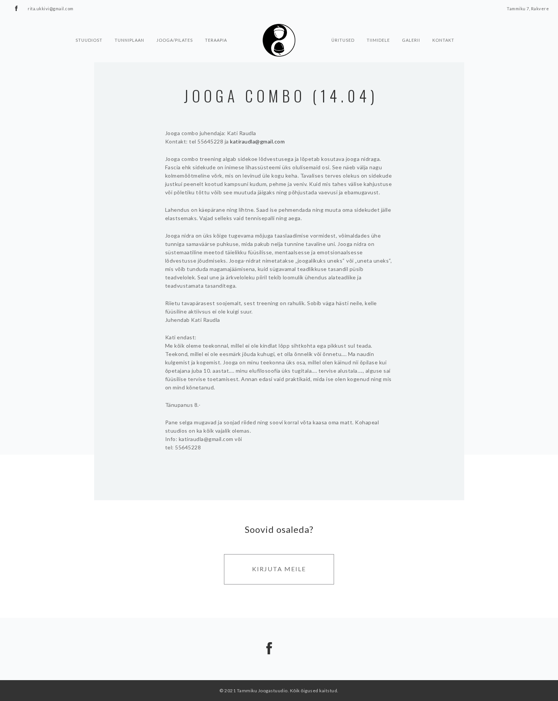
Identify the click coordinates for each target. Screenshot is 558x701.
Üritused (343, 39)
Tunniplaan (129, 39)
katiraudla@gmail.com (257, 141)
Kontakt (443, 39)
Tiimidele (378, 39)
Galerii (411, 39)
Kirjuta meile (279, 568)
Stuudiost (89, 39)
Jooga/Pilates (174, 39)
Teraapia (216, 39)
